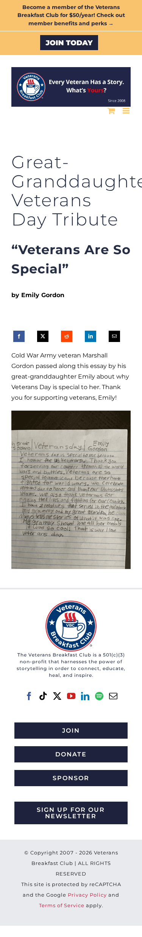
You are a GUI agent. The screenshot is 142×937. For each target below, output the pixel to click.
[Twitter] (57, 696)
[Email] (114, 336)
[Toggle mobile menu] (127, 111)
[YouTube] (71, 696)
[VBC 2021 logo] (71, 603)
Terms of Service (61, 905)
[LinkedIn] (90, 336)
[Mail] (113, 696)
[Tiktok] (43, 696)
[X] (42, 336)
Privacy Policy (87, 895)
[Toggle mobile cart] (111, 111)
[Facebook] (19, 336)
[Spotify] (99, 696)
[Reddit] (66, 336)
